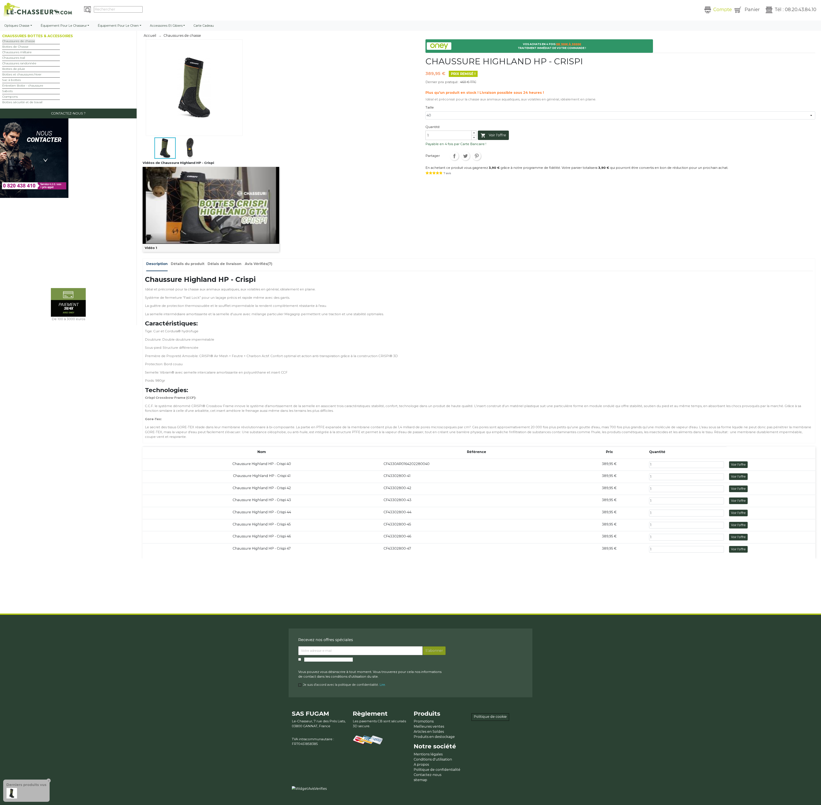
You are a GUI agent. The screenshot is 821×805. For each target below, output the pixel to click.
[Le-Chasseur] (37, 10)
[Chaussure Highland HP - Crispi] (11, 793)
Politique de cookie (490, 717)
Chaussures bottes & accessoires (37, 36)
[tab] (157, 265)
